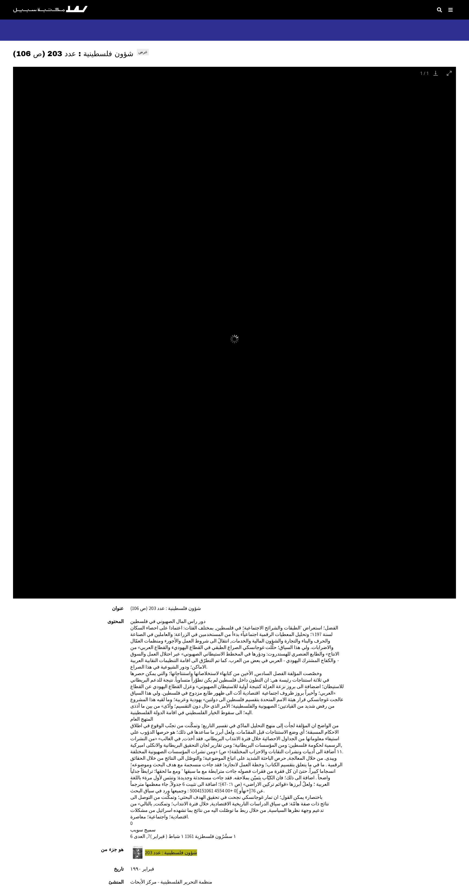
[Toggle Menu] (450, 10)
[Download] (435, 73)
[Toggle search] (439, 10)
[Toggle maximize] (449, 73)
